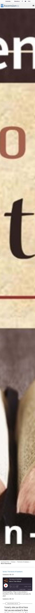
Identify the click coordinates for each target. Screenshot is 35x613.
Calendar (8, 1)
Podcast (13, 562)
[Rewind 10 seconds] (10, 586)
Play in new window (19, 592)
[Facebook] (22, 1)
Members (17, 1)
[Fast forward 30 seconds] (18, 586)
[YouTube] (25, 1)
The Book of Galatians (23, 562)
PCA (29, 1)
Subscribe (22, 589)
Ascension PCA (5, 562)
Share (29, 589)
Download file (7, 592)
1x (13, 586)
